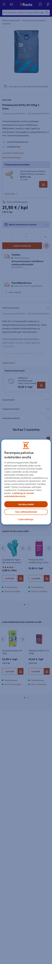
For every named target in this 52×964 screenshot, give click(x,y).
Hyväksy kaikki (26, 504)
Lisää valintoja (25, 519)
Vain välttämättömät (26, 512)
